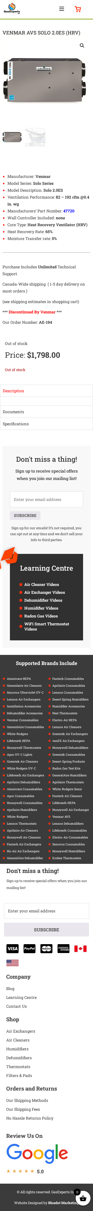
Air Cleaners (18, 1039)
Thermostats (18, 1066)
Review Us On (24, 1135)
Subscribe (25, 515)
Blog (10, 988)
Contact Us (16, 1006)
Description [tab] (13, 390)
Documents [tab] (13, 411)
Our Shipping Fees (23, 1109)
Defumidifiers (19, 1057)
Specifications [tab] (16, 423)
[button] (62, 8)
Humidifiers (17, 1048)
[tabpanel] (46, 401)
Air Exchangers (20, 1031)
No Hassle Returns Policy (29, 1118)
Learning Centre (21, 997)
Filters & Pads (19, 1075)
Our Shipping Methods (27, 1100)
